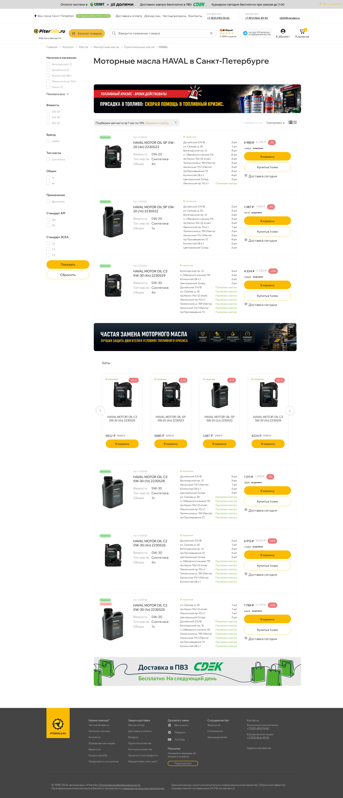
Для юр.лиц (152, 16)
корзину (267, 156)
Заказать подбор (157, 122)
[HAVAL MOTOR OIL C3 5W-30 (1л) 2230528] (112, 491)
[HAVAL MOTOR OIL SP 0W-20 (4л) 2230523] (112, 157)
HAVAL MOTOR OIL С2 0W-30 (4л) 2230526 (122, 418)
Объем (51, 171)
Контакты (195, 16)
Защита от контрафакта (143, 755)
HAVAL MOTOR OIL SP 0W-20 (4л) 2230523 (154, 145)
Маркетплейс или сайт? (143, 761)
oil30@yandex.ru (290, 18)
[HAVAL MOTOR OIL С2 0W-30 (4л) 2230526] (122, 393)
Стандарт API (55, 213)
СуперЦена (106, 604)
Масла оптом (136, 725)
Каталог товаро (90, 33)
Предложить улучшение (103, 761)
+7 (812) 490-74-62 (218, 18)
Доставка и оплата (129, 16)
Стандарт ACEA (57, 237)
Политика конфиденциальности (119, 785)
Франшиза (214, 725)
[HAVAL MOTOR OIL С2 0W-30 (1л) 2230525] (112, 624)
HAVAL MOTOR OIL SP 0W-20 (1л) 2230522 (154, 209)
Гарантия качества (139, 743)
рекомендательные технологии (143, 788)
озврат (133, 737)
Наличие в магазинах (61, 57)
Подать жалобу (98, 755)
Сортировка (274, 122)
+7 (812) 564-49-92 (256, 18)
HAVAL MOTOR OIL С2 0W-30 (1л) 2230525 (150, 607)
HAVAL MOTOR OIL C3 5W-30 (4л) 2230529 (150, 273)
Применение (55, 195)
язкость (52, 105)
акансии (95, 749)
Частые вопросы (174, 16)
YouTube (180, 739)
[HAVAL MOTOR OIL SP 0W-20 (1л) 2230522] (112, 222)
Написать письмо (99, 731)
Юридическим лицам (102, 743)
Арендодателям (217, 737)
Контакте (181, 725)
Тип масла (53, 153)
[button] (100, 411)
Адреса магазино (259, 748)
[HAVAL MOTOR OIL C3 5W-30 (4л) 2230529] (112, 286)
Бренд (51, 134)
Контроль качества (140, 749)
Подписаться (183, 763)
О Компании (215, 731)
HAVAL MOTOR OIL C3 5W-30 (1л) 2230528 (150, 479)
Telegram (180, 732)
